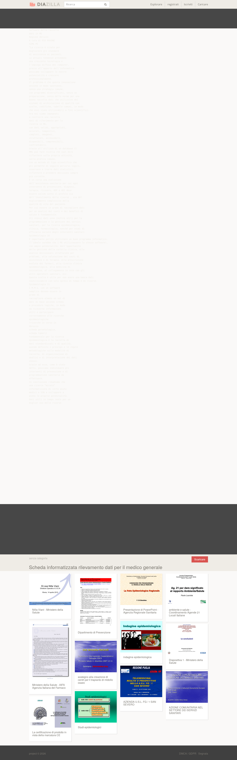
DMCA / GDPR (188, 753)
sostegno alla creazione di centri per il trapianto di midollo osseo (95, 679)
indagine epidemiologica (137, 657)
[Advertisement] (118, 18)
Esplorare (156, 4)
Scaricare (199, 559)
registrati (173, 4)
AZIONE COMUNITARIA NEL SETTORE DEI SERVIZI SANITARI (186, 710)
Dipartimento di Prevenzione (94, 632)
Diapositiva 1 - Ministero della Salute (186, 661)
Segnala (203, 753)
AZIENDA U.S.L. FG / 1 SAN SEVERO (139, 703)
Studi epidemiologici (89, 727)
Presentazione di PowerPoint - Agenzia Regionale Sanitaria (140, 611)
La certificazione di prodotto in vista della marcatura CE (49, 733)
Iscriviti (188, 4)
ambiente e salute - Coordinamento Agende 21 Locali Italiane (184, 612)
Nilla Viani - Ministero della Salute (47, 611)
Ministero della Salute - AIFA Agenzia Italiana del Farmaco (49, 686)
